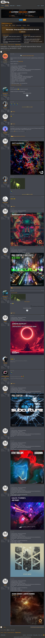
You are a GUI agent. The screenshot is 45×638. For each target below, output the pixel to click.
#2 (43, 87)
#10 (43, 248)
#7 (43, 176)
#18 (43, 485)
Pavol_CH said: (13, 292)
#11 (43, 290)
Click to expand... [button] (27, 301)
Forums (6, 5)
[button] (15, 6)
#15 (43, 386)
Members (18, 5)
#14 (43, 370)
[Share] (42, 54)
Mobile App (20, 61)
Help (39, 635)
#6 (43, 138)
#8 (43, 196)
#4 (43, 114)
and (17, 287)
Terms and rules (29, 635)
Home (2, 5)
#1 (43, 53)
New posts (2, 7)
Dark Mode (3, 635)
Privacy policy (35, 635)
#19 (43, 531)
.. (27, 310)
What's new (12, 5)
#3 (43, 101)
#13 (43, 357)
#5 (43, 126)
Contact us (24, 635)
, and (19, 136)
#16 (43, 428)
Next (4, 51)
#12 (43, 315)
